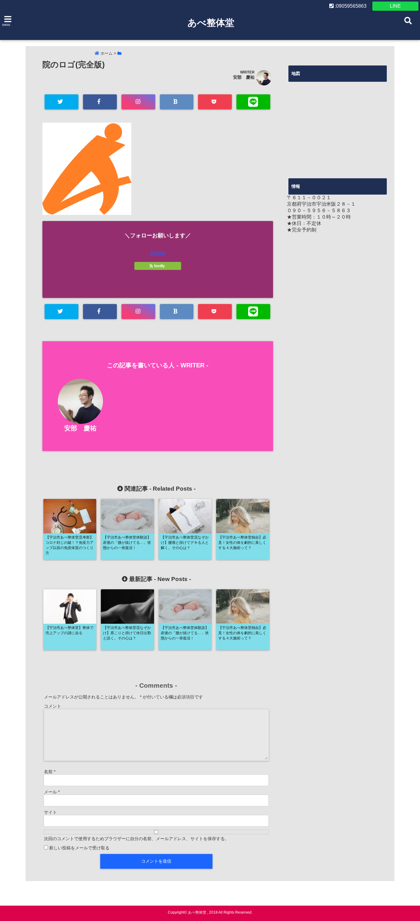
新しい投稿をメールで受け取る (79, 847)
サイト (50, 812)
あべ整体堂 (211, 23)
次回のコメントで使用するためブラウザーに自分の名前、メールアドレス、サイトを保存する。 (136, 838)
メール (52, 791)
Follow (157, 252)
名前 (49, 771)
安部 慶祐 (244, 77)
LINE (395, 6)
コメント (52, 706)
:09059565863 (350, 6)
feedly (159, 266)
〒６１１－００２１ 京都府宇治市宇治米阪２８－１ (321, 201)
